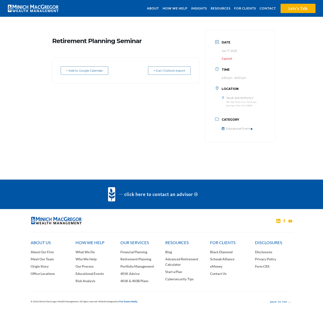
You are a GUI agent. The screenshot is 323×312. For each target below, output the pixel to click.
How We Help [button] (175, 8)
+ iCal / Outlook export (169, 70)
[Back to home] (33, 8)
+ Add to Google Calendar (84, 70)
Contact (268, 8)
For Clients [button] (245, 8)
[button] (289, 302)
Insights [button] (199, 8)
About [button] (153, 8)
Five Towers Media (128, 301)
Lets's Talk (298, 8)
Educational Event (238, 128)
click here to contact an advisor (158, 194)
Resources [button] (220, 8)
